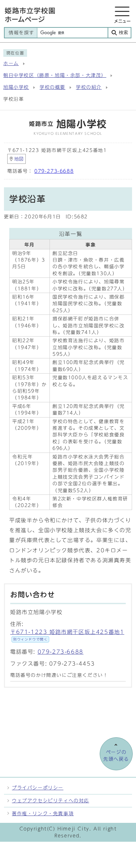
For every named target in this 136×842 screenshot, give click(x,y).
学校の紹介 (89, 87)
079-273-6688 (54, 171)
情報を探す (21, 32)
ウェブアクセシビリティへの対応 (50, 800)
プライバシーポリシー (37, 787)
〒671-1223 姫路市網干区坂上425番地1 (67, 635)
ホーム (11, 63)
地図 (18, 159)
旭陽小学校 (16, 87)
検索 (123, 32)
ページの (116, 755)
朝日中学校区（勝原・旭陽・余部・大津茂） (54, 75)
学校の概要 (52, 87)
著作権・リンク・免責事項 (43, 813)
